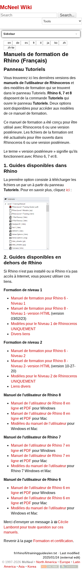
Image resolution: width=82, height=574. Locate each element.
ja (48, 42)
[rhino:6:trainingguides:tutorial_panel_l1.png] (26, 223)
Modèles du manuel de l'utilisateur (38, 466)
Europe (65, 562)
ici (68, 190)
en (9, 42)
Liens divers (21, 386)
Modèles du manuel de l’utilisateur (38, 423)
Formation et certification (53, 541)
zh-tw (11, 47)
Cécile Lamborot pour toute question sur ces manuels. (36, 527)
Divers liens (20, 334)
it (40, 42)
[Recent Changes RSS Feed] (50, 566)
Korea (32, 566)
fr (34, 42)
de (17, 42)
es (26, 42)
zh (64, 42)
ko (55, 42)
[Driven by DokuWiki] (69, 566)
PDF (27, 408)
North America (46, 562)
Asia (21, 566)
